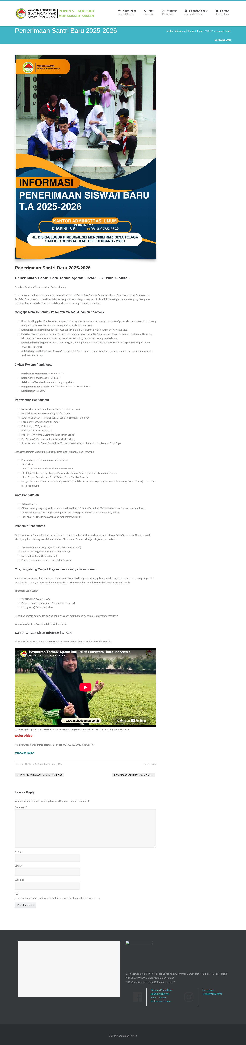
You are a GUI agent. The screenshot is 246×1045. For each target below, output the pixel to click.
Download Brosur (24, 752)
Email (18, 865)
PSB (207, 31)
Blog (199, 31)
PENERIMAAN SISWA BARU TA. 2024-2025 (39, 774)
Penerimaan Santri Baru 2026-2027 (134, 774)
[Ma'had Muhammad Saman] (55, 13)
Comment (21, 807)
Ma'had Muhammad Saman (181, 31)
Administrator (48, 764)
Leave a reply (150, 764)
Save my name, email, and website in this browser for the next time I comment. (57, 898)
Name (19, 851)
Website (19, 879)
